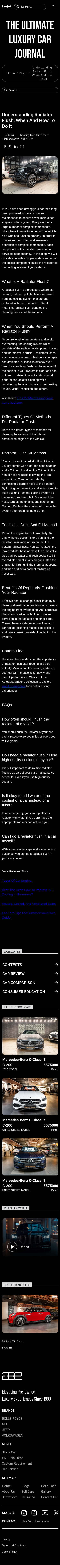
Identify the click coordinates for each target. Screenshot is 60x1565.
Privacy (6, 1539)
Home (11, 73)
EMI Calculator (12, 1458)
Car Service (10, 1469)
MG (4, 1424)
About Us (8, 1491)
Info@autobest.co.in (35, 1521)
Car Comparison (18, 982)
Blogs (23, 73)
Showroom (9, 1497)
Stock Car (9, 1452)
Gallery (46, 1491)
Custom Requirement (17, 1463)
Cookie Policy (9, 1551)
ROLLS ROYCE (12, 1419)
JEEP (6, 1430)
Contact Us (49, 1497)
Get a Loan (48, 1486)
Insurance (28, 1497)
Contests (12, 965)
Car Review (13, 973)
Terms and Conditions (14, 1545)
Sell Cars (27, 1491)
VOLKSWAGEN (12, 1435)
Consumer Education (23, 991)
